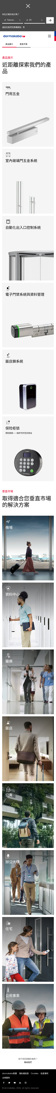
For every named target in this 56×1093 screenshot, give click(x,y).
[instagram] (26, 1083)
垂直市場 (23, 44)
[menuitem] (14, 36)
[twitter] (9, 1083)
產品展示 (9, 44)
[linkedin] (20, 1083)
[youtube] (15, 1083)
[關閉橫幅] (28, 6)
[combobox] (12, 20)
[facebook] (4, 1083)
